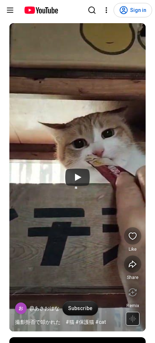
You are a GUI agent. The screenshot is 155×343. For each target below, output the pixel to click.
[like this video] (132, 236)
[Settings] (106, 10)
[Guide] (10, 10)
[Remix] (132, 292)
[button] (21, 308)
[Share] (132, 264)
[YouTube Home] (41, 10)
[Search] (92, 10)
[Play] (77, 177)
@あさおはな (44, 308)
